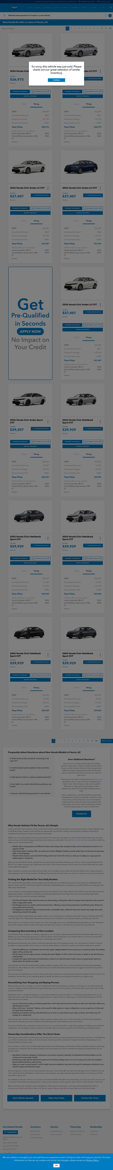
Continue (56, 80)
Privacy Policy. (92, 1160)
